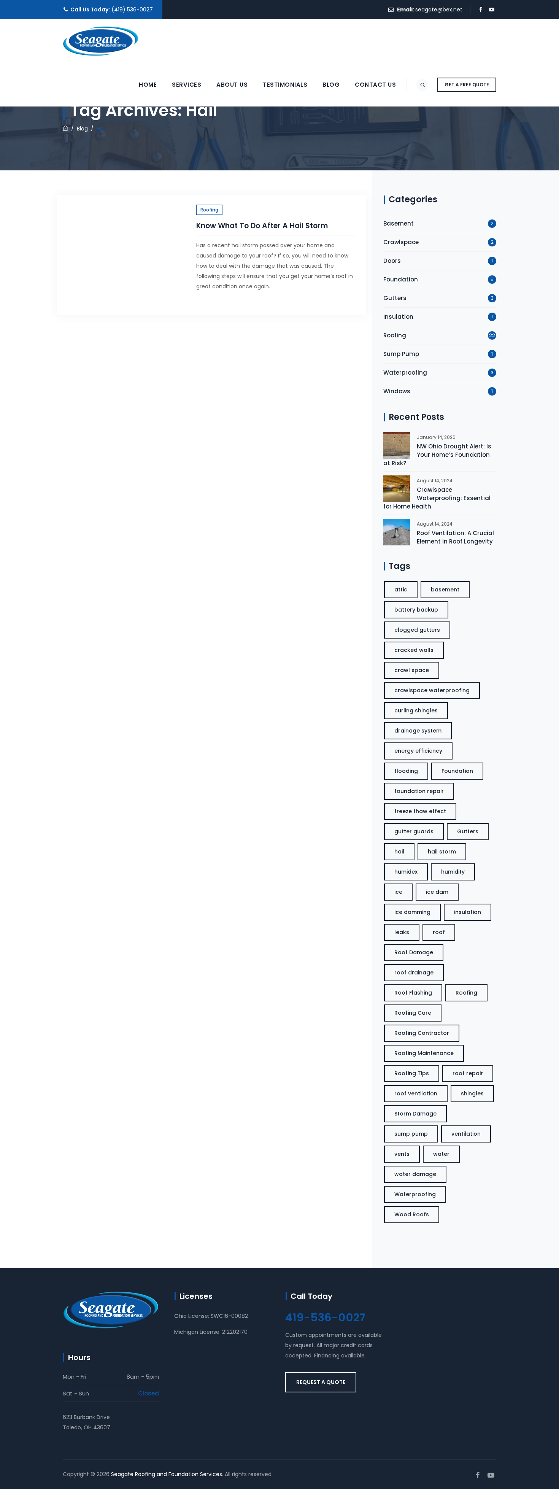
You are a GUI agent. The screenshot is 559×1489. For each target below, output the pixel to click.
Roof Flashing (413, 992)
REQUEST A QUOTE (320, 1382)
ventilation (466, 1134)
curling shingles (416, 710)
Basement (398, 223)
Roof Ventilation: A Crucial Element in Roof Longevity (455, 537)
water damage (415, 1174)
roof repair (468, 1073)
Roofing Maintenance (424, 1053)
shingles (472, 1093)
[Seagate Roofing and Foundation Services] (101, 41)
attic (400, 589)
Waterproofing (405, 373)
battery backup (416, 609)
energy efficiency (418, 751)
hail (399, 851)
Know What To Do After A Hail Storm (262, 226)
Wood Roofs (411, 1214)
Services (186, 85)
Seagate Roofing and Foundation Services (166, 1474)
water (441, 1154)
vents (402, 1154)
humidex (406, 872)
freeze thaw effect (420, 811)
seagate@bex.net (438, 9)
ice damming (412, 912)
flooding (406, 771)
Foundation (400, 279)
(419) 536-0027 (132, 9)
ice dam (437, 892)
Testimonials (285, 85)
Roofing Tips (411, 1073)
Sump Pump (401, 354)
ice (398, 892)
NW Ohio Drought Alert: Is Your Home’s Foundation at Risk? (437, 454)
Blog (331, 85)
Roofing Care (412, 1013)
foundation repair (419, 791)
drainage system (417, 730)
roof (439, 932)
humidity (453, 872)
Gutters (395, 298)
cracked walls (414, 650)
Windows (396, 391)
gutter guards (414, 831)
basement (445, 589)
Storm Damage (415, 1113)
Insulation (398, 317)
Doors (392, 261)
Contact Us (375, 85)
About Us (232, 85)
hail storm (442, 851)
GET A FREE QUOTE (467, 84)
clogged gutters (417, 630)
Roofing (209, 210)
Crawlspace (401, 242)
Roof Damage (413, 952)
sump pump (411, 1134)
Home (148, 85)
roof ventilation (415, 1093)
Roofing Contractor (421, 1033)
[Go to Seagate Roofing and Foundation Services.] (65, 128)
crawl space (411, 670)
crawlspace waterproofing (432, 690)
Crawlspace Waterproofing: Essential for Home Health (437, 498)
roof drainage (414, 972)
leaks (401, 932)
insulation (467, 912)
